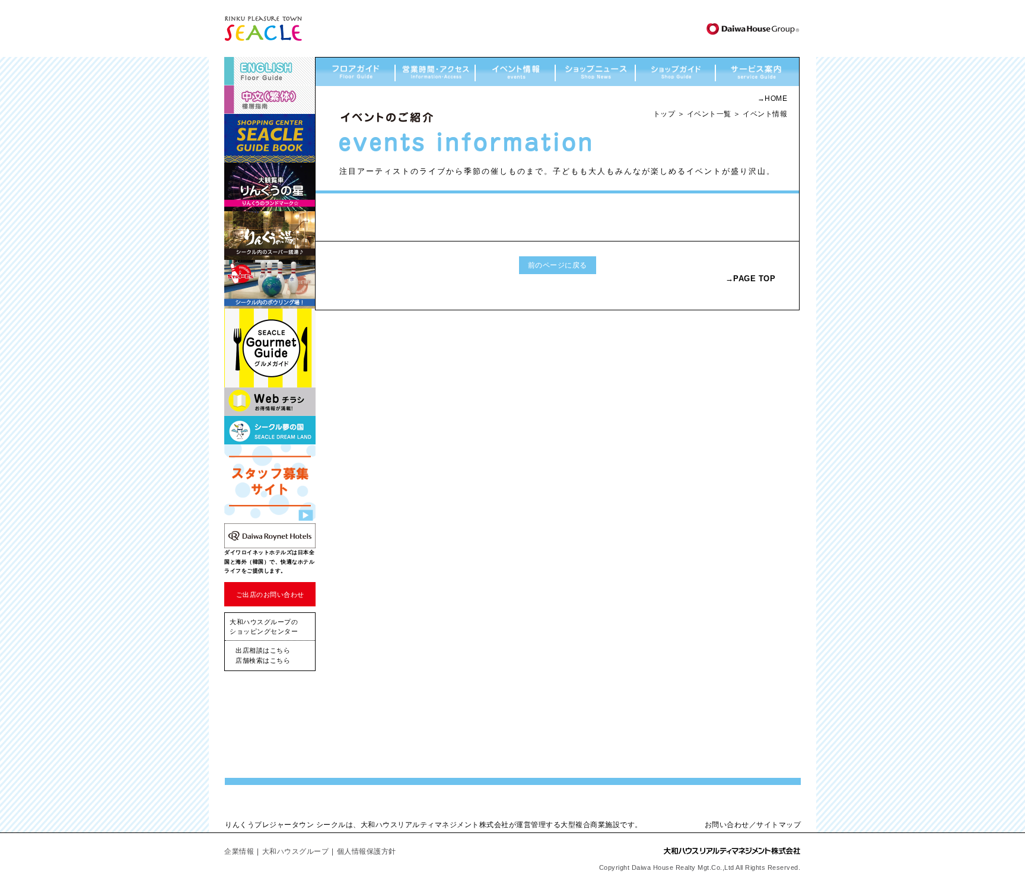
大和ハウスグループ (295, 851)
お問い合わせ (727, 825)
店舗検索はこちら (262, 660)
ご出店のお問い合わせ (270, 594)
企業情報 (239, 851)
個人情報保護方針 (366, 851)
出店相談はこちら (262, 650)
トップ (664, 114)
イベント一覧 (709, 114)
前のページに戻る (557, 265)
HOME (776, 98)
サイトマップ (778, 825)
